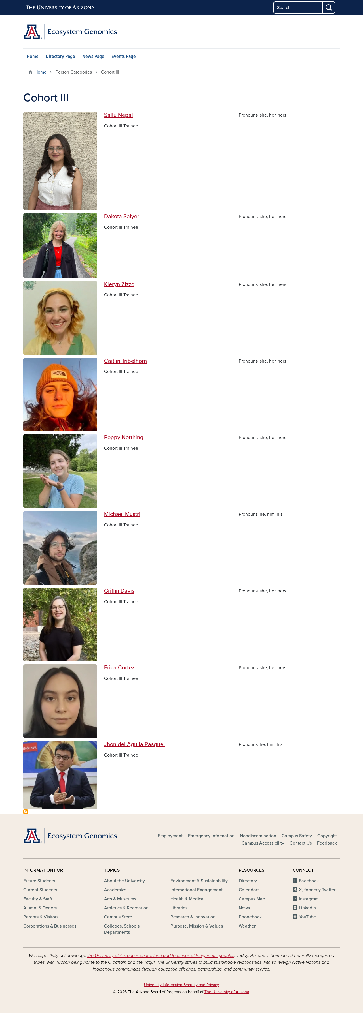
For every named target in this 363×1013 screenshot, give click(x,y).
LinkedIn (307, 908)
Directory (248, 881)
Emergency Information (211, 836)
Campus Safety (297, 836)
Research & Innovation (193, 917)
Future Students (39, 881)
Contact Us (301, 843)
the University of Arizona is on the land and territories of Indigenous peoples (160, 955)
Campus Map (252, 899)
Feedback (327, 843)
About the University (124, 881)
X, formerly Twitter (317, 890)
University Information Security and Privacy (181, 984)
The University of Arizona (226, 992)
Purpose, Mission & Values (196, 926)
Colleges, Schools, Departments (122, 929)
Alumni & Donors (40, 908)
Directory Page (60, 56)
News (244, 908)
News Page (93, 56)
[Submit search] (329, 7)
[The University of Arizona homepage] (61, 8)
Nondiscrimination (258, 836)
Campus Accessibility (263, 843)
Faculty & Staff (37, 899)
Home (33, 56)
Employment (170, 836)
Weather (247, 926)
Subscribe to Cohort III (25, 811)
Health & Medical (187, 899)
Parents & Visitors (40, 917)
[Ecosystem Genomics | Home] (73, 32)
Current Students (40, 890)
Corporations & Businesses (49, 926)
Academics (115, 890)
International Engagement (196, 890)
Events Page (123, 56)
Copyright (327, 836)
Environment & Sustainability (199, 881)
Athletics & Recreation (126, 908)
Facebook (309, 881)
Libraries (178, 908)
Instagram (309, 899)
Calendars (249, 890)
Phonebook (250, 917)
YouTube (307, 917)
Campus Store (118, 917)
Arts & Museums (120, 899)
